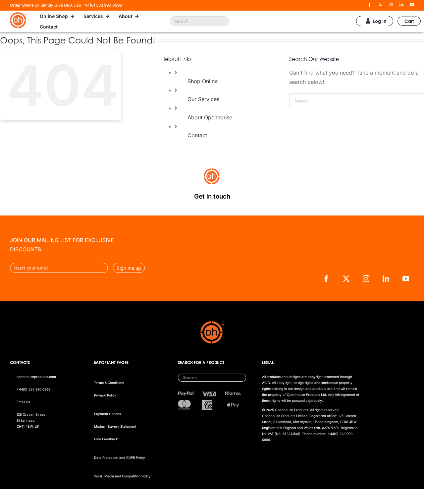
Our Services (203, 99)
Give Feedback (106, 439)
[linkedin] (401, 5)
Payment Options (107, 414)
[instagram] (391, 5)
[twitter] (380, 5)
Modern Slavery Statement (115, 426)
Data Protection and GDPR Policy (119, 457)
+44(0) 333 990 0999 (33, 389)
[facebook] (370, 5)
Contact (197, 135)
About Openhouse (209, 117)
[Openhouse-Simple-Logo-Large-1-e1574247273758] (18, 15)
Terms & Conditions (109, 383)
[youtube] (412, 5)
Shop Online (202, 81)
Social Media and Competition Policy (122, 476)
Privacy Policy (105, 395)
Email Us (23, 402)
